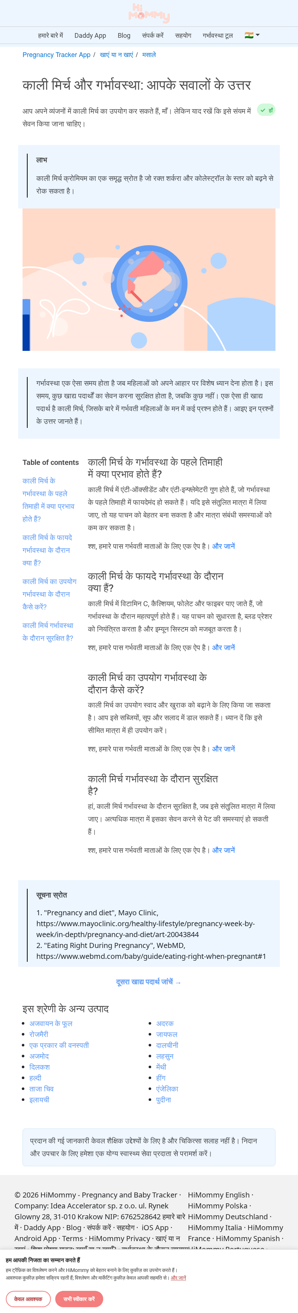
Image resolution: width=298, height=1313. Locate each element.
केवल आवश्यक (28, 1298)
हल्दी (35, 1078)
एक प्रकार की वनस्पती (59, 1045)
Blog (124, 35)
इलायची (39, 1100)
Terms (72, 1238)
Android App (36, 1238)
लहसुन (164, 1056)
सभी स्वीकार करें (79, 1298)
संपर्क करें (153, 35)
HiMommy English (219, 1195)
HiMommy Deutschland (228, 1216)
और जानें (223, 546)
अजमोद (39, 1056)
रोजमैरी (38, 1034)
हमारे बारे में (50, 35)
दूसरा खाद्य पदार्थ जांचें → (149, 981)
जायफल (166, 1034)
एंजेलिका (167, 1089)
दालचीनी (167, 1045)
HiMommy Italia (215, 1227)
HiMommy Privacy (119, 1238)
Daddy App (90, 35)
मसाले (149, 54)
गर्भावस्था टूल (218, 35)
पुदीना (163, 1100)
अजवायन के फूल (50, 1023)
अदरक (165, 1023)
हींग (160, 1078)
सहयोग (183, 35)
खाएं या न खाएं (116, 54)
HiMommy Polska (217, 1206)
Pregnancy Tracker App (56, 54)
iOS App (155, 1227)
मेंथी (161, 1067)
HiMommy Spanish (248, 1238)
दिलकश (39, 1067)
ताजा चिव (41, 1089)
